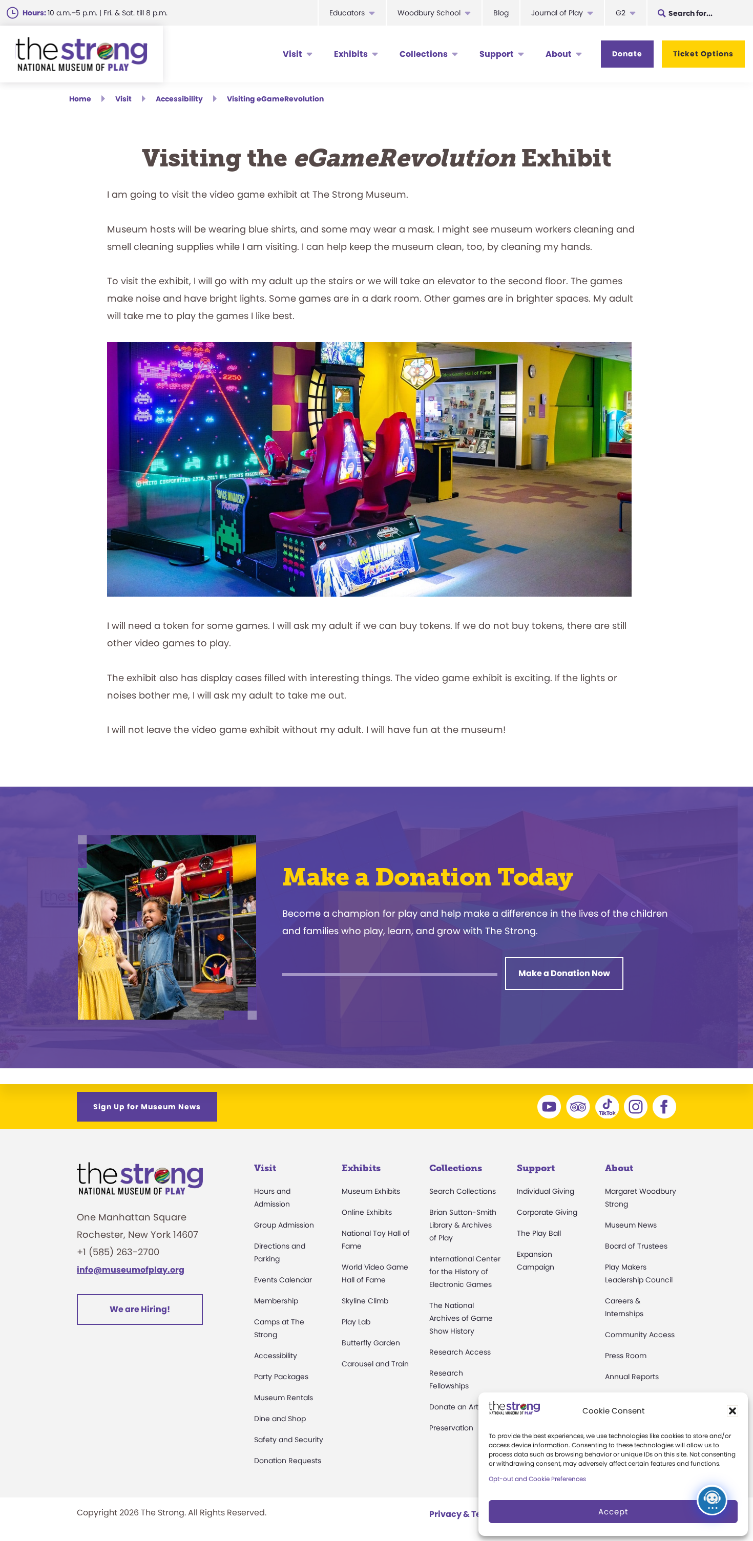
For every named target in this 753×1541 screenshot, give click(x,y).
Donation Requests (287, 1460)
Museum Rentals (283, 1397)
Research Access (460, 1352)
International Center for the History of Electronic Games (464, 1272)
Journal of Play (557, 13)
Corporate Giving (547, 1212)
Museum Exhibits (371, 1191)
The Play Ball (539, 1233)
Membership (276, 1301)
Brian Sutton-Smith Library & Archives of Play (462, 1225)
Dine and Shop (280, 1418)
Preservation (451, 1428)
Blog (501, 13)
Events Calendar (283, 1280)
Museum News (631, 1225)
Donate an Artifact (461, 1407)
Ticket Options (703, 54)
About (559, 54)
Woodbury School (429, 13)
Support (496, 54)
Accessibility (275, 1355)
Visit (292, 54)
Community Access (640, 1334)
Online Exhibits (367, 1212)
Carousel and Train (375, 1364)
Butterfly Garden (371, 1343)
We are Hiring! (140, 1309)
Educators (347, 13)
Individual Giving (545, 1191)
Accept (613, 1511)
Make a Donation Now (564, 973)
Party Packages (281, 1376)
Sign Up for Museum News (147, 1107)
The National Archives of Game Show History (461, 1318)
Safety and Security (288, 1439)
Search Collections (462, 1191)
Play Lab (356, 1322)
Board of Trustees (636, 1246)
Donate (627, 54)
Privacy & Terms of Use (477, 1514)
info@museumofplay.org (130, 1270)
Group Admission (284, 1225)
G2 (620, 13)
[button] (732, 1411)
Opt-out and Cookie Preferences (537, 1478)
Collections (424, 54)
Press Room (625, 1355)
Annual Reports (632, 1376)
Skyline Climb (365, 1301)
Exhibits (351, 54)
